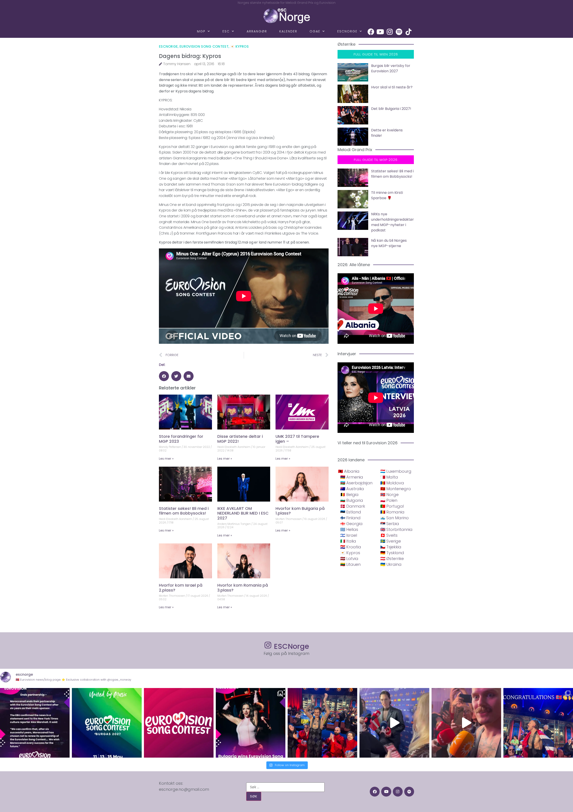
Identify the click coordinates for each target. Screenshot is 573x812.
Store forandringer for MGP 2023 (181, 439)
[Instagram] (389, 31)
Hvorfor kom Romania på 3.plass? (242, 587)
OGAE (315, 31)
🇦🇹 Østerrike (392, 558)
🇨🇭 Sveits (389, 535)
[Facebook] (371, 31)
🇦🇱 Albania (348, 471)
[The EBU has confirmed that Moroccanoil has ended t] (35, 723)
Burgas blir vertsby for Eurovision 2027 (390, 68)
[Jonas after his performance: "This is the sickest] (322, 723)
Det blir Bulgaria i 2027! (391, 108)
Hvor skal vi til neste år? (392, 87)
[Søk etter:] (285, 787)
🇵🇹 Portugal (392, 506)
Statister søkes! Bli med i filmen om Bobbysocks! (184, 511)
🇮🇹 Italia (348, 541)
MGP (201, 31)
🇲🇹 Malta (389, 477)
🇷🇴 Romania (392, 512)
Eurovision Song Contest (204, 46)
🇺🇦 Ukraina (391, 564)
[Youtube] (380, 31)
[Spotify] (399, 31)
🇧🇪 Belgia (349, 494)
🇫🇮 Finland (350, 518)
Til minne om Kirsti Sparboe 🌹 (387, 195)
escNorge (347, 31)
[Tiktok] (408, 31)
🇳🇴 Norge (389, 494)
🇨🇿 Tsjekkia (390, 547)
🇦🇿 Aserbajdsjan (356, 483)
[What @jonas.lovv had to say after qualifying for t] (466, 723)
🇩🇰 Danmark (352, 506)
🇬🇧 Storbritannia (396, 529)
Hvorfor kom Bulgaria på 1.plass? (300, 511)
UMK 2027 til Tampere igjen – (297, 439)
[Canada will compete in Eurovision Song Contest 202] (179, 723)
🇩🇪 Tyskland (392, 553)
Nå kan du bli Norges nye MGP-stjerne (389, 243)
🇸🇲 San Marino (394, 518)
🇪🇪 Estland (350, 512)
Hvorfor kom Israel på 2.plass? (180, 587)
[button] (164, 376)
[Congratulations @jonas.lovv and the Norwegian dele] (538, 723)
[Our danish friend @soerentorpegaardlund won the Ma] (394, 723)
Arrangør (257, 31)
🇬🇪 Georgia (351, 523)
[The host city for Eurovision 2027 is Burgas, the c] (106, 723)
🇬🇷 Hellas (349, 529)
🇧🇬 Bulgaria (351, 500)
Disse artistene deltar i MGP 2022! (240, 439)
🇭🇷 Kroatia (350, 547)
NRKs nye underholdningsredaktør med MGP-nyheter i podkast (392, 222)
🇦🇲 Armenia (351, 477)
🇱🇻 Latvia (349, 558)
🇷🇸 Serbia (389, 523)
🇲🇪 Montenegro (395, 488)
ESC (226, 31)
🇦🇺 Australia (352, 488)
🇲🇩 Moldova (392, 483)
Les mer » (166, 458)
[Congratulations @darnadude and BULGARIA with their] (250, 723)
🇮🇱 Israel (348, 535)
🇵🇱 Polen (388, 500)
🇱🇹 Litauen (350, 564)
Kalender (288, 31)
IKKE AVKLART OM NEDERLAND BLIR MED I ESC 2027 (243, 513)
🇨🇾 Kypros (239, 46)
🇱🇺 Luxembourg (395, 471)
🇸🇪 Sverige (390, 541)
